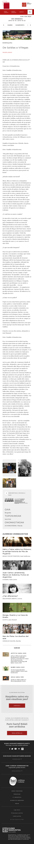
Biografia (8, 513)
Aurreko (13, 12)
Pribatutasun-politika (17, 813)
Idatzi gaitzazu (16, 770)
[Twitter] (12, 749)
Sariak (17, 803)
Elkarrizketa (20, 25)
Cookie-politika (17, 816)
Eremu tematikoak (17, 791)
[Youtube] (16, 749)
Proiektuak (17, 794)
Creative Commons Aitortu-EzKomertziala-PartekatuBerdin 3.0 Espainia (20, 501)
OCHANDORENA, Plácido (13, 525)
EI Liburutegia (17, 797)
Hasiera (9, 25)
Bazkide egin (16, 759)
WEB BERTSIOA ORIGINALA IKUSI (16, 494)
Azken (6, 12)
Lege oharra (17, 809)
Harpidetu (21, 11)
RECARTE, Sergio (7, 52)
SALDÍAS (8, 519)
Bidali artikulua (17, 733)
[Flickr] (19, 749)
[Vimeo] (22, 749)
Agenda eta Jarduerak (17, 800)
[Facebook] (9, 749)
